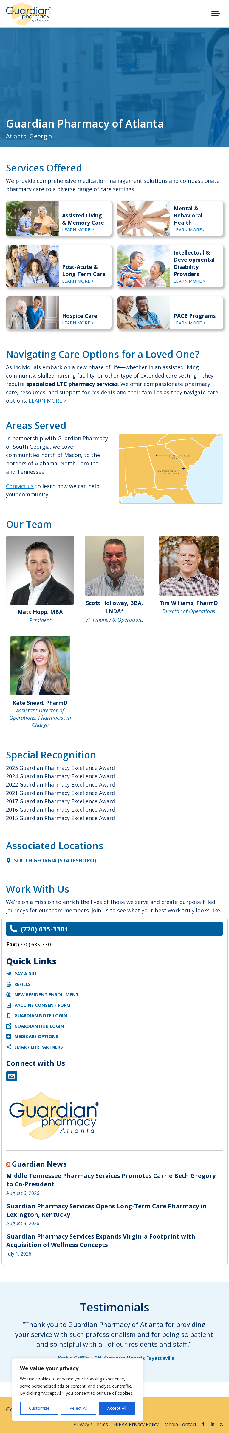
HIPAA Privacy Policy (137, 1424)
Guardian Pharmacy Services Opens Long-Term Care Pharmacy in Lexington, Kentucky (106, 1210)
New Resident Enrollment (46, 994)
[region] (77, 1389)
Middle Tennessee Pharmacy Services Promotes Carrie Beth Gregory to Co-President (111, 1180)
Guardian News (39, 1163)
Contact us (20, 486)
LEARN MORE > (78, 229)
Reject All (78, 1408)
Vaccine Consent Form (42, 1005)
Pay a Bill (26, 974)
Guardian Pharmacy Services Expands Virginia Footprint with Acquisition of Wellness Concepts (100, 1240)
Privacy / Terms (91, 1424)
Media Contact (180, 1424)
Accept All (116, 1408)
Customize (39, 1408)
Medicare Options (36, 1036)
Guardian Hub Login (39, 1026)
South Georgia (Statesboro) (55, 860)
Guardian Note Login (40, 1015)
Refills (22, 984)
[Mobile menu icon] (216, 13)
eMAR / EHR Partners (38, 1047)
